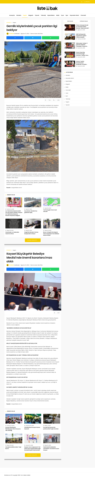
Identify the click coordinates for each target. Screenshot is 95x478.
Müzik (57, 15)
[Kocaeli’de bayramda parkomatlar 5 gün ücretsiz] (51, 419)
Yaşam (25, 15)
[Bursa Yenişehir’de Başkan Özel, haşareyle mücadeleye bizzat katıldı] (51, 223)
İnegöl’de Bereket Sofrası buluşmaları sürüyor (31, 232)
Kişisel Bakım (51, 15)
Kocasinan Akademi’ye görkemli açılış (30, 211)
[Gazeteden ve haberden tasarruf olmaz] (13, 223)
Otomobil (83, 15)
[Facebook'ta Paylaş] (15, 37)
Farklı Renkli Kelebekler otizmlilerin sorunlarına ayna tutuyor (51, 448)
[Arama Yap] (81, 1)
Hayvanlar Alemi (74, 15)
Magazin (30, 15)
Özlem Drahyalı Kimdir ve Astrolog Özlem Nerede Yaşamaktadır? (82, 26)
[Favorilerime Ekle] (45, 100)
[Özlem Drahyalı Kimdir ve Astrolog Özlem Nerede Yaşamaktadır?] (70, 27)
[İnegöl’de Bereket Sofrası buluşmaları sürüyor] (32, 223)
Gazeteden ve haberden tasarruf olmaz (12, 232)
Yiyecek (37, 15)
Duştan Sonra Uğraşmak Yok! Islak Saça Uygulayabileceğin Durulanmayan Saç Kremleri (32, 448)
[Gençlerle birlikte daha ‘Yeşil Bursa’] (13, 438)
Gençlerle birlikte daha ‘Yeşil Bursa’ (13, 447)
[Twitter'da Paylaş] (32, 37)
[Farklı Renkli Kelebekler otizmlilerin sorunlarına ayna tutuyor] (51, 438)
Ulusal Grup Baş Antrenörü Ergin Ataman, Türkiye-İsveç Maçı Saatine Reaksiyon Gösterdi (82, 55)
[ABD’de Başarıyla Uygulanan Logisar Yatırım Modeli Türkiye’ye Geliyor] (70, 36)
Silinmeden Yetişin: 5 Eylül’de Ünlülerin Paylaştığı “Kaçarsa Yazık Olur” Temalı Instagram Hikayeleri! (82, 46)
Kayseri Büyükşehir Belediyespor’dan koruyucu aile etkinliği (13, 429)
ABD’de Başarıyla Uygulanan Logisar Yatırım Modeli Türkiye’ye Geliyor (81, 36)
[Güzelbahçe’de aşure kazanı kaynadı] (32, 419)
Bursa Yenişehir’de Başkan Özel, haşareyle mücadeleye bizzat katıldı (51, 233)
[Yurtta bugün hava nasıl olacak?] (51, 201)
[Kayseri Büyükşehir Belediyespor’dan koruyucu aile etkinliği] (13, 419)
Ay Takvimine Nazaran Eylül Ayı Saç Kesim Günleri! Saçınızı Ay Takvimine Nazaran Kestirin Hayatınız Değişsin (13, 213)
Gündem (18, 15)
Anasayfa (12, 15)
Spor (67, 15)
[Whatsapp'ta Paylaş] (50, 37)
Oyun (62, 15)
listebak (11, 33)
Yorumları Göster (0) (32, 240)
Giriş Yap (88, 1)
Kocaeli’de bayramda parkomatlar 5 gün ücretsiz (50, 428)
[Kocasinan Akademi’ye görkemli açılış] (32, 202)
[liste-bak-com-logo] (47, 8)
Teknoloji (43, 15)
